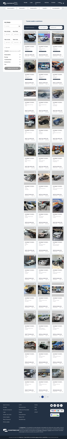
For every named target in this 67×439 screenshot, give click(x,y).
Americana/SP (11, 8)
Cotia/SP (45, 8)
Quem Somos (6, 404)
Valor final (15, 39)
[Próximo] (48, 397)
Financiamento (22, 414)
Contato (53, 2)
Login (59, 2)
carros (37, 437)
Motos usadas (6, 422)
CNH (35, 407)
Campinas (44, 430)
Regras (20, 412)
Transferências (22, 419)
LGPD (20, 404)
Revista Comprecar (7, 409)
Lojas (31, 2)
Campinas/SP (33, 8)
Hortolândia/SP (56, 8)
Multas (36, 404)
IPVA (35, 409)
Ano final (15, 31)
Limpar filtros (12, 68)
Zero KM (8, 47)
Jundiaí (49, 430)
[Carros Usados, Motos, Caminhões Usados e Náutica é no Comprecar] (8, 3)
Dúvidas (5, 407)
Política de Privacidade (24, 409)
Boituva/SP (22, 8)
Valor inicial (7, 39)
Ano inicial (7, 31)
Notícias (47, 2)
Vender (25, 2)
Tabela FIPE (21, 417)
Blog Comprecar (7, 419)
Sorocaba (39, 430)
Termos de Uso (22, 407)
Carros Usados (6, 417)
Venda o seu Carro (7, 414)
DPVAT (36, 412)
